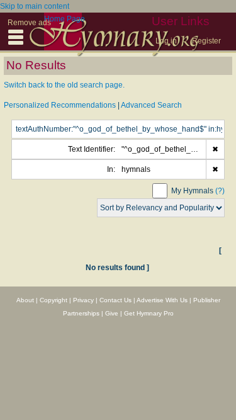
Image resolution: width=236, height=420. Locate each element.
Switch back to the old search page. (64, 85)
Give (111, 313)
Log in (166, 41)
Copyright (53, 300)
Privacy (83, 300)
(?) (220, 190)
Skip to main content (34, 6)
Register (206, 41)
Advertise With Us (162, 300)
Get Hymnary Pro (149, 313)
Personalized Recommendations (60, 105)
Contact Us (115, 300)
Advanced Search (151, 105)
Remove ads (29, 22)
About (25, 300)
